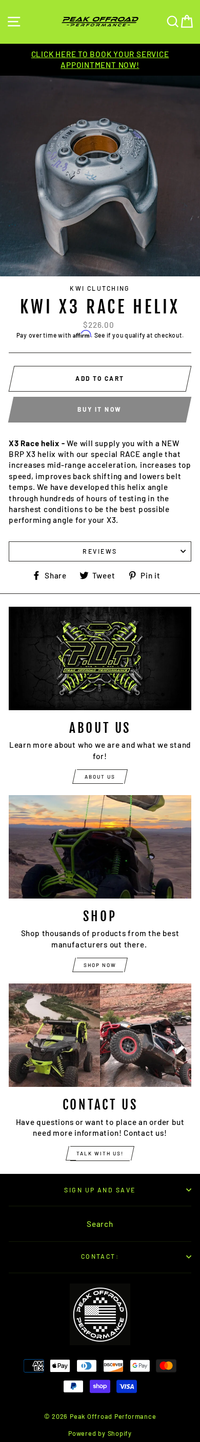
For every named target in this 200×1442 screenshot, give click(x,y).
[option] (100, 60)
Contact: (100, 1256)
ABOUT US (100, 776)
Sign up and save (99, 1189)
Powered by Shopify (100, 1433)
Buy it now (99, 409)
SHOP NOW (100, 965)
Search (100, 1223)
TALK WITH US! (100, 1153)
